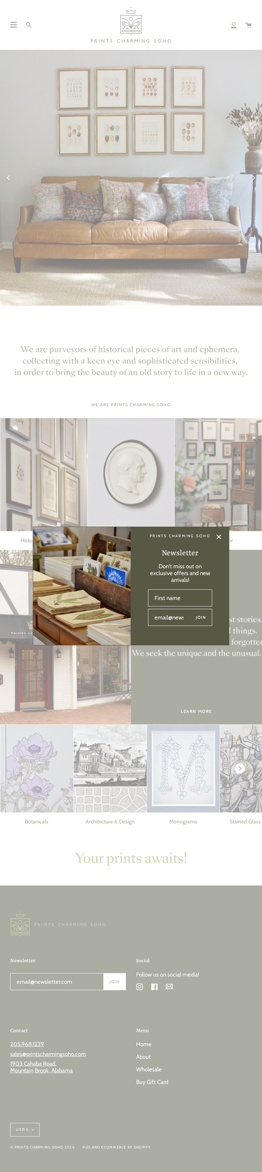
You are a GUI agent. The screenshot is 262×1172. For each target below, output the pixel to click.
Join (201, 617)
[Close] (219, 536)
